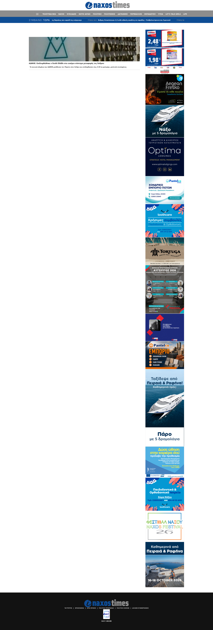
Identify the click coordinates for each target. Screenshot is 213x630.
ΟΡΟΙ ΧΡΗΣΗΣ (91, 608)
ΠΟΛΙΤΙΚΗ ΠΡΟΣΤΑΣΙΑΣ (106, 608)
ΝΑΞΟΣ (61, 14)
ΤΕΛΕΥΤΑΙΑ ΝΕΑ (49, 14)
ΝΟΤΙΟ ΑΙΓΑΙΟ (84, 14)
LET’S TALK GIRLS (173, 14)
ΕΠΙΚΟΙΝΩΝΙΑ (79, 608)
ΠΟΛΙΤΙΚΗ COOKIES (123, 608)
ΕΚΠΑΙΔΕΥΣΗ (150, 14)
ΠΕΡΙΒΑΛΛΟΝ (136, 14)
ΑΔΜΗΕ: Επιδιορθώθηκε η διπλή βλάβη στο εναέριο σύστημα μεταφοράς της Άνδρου (66, 63)
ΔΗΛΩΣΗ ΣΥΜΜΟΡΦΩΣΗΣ (140, 608)
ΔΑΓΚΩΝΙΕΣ (123, 14)
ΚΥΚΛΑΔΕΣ (71, 14)
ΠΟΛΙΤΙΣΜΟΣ (109, 14)
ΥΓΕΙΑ (160, 14)
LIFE (185, 14)
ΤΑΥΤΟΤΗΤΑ (68, 608)
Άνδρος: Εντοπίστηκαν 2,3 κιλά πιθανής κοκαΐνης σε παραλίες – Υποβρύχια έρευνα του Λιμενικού (115, 20)
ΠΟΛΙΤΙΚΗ (97, 14)
